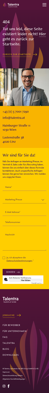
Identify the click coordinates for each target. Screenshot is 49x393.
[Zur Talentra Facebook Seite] (8, 385)
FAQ (5, 337)
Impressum (6, 372)
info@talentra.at (14, 118)
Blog (6, 349)
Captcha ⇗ (36, 283)
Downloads (11, 354)
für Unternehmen (15, 331)
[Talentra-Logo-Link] (11, 4)
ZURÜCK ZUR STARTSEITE (17, 54)
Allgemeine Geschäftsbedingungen (14, 379)
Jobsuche (9, 315)
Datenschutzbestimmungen (19, 260)
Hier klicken (25, 280)
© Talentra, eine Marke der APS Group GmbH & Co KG (21, 369)
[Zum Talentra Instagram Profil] (4, 385)
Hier (42, 34)
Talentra (9, 343)
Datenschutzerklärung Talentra (12, 375)
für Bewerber (11, 325)
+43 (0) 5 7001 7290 (16, 111)
